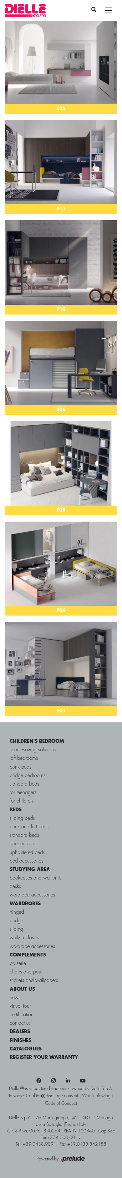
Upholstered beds (27, 852)
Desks (15, 886)
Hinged (17, 912)
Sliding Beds (22, 818)
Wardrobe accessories (32, 895)
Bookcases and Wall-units (36, 878)
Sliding (16, 929)
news (15, 997)
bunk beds (20, 767)
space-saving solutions (33, 750)
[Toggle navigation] (108, 10)
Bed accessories (26, 861)
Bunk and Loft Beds (29, 827)
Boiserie (18, 963)
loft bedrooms (24, 758)
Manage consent (62, 1096)
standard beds (24, 784)
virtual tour (20, 1006)
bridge (16, 920)
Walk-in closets (24, 937)
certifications (22, 1014)
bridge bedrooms (27, 775)
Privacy (15, 1096)
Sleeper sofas (23, 844)
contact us (20, 1023)
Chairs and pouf (26, 972)
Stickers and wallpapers (34, 980)
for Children (21, 801)
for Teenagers (23, 792)
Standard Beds (24, 835)
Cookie (32, 1096)
